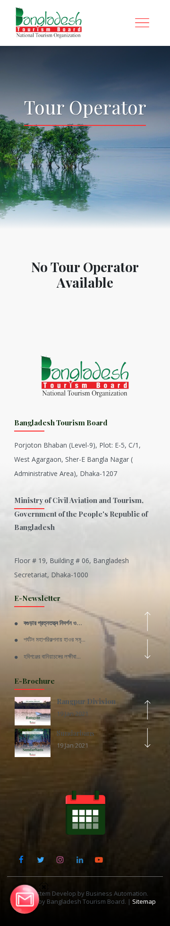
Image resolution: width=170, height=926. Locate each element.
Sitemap (144, 901)
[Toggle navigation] (142, 23)
